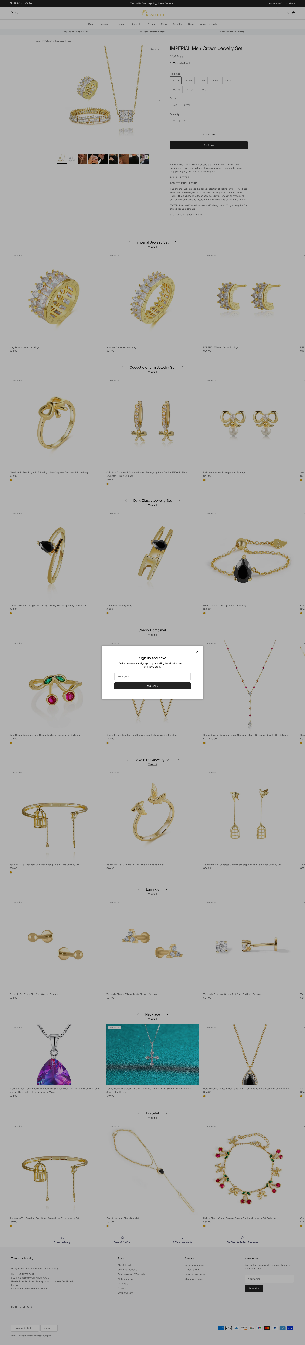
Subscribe (152, 685)
